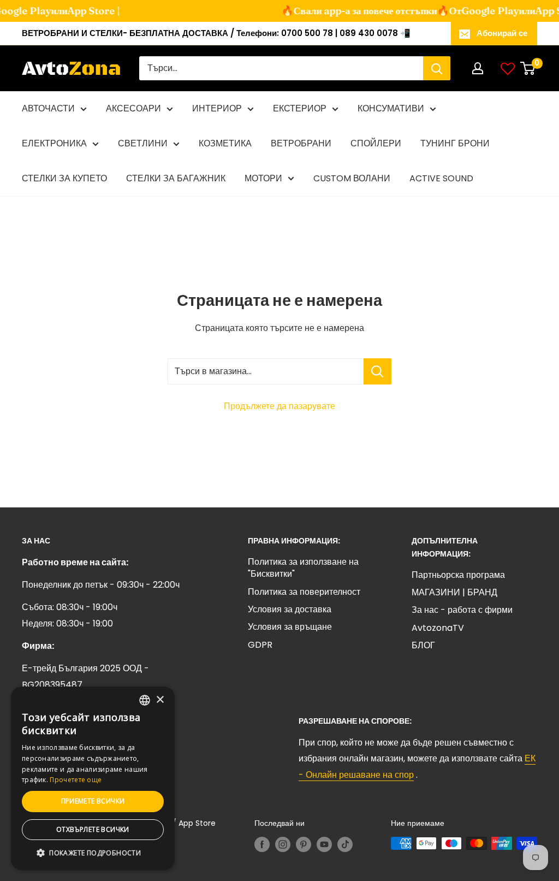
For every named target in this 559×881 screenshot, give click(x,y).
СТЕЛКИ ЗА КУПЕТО (64, 178)
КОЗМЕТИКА (225, 143)
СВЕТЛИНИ (143, 143)
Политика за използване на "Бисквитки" (303, 567)
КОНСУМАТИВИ (391, 108)
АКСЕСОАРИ (133, 108)
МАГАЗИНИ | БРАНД (454, 592)
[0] (528, 68)
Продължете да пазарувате (279, 406)
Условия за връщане (290, 626)
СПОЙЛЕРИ (375, 143)
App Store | (90, 10)
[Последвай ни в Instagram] (282, 844)
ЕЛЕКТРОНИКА (54, 143)
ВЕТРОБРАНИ (301, 143)
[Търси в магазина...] (377, 371)
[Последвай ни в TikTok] (345, 844)
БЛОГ (423, 645)
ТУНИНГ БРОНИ (455, 143)
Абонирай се (502, 33)
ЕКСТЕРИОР (299, 108)
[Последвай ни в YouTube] (324, 844)
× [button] (160, 700)
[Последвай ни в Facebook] (262, 844)
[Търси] (436, 68)
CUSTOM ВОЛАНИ (351, 178)
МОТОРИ (263, 178)
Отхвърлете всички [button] (92, 829)
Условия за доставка (289, 609)
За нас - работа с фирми (462, 610)
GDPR (260, 644)
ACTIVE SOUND (441, 178)
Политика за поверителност (304, 592)
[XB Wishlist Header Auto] (507, 68)
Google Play (487, 10)
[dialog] (93, 778)
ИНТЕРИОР (217, 108)
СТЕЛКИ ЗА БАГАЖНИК (175, 178)
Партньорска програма (458, 575)
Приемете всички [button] (93, 801)
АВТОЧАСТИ (48, 108)
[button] (93, 853)
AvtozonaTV (438, 628)
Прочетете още (76, 779)
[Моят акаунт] (477, 68)
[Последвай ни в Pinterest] (303, 844)
